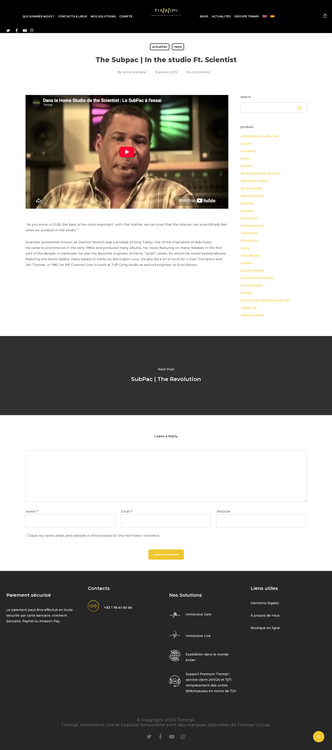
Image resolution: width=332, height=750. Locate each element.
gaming (247, 203)
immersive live (252, 226)
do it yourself (251, 188)
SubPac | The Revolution (166, 375)
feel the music (252, 196)
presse (246, 263)
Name (31, 511)
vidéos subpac (252, 315)
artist (245, 158)
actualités (159, 46)
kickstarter (249, 241)
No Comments (198, 72)
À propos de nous (265, 615)
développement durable (260, 173)
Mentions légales (265, 603)
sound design (252, 285)
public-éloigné (252, 270)
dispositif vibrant (254, 181)
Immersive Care (198, 614)
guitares (247, 211)
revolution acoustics (257, 278)
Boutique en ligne (265, 628)
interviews (249, 233)
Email (126, 511)
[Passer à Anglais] (265, 16)
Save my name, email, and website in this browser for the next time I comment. (95, 536)
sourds (246, 293)
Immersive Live (198, 636)
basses (246, 166)
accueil (246, 144)
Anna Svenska (134, 72)
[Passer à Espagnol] (272, 16)
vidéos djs (249, 308)
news (178, 46)
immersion (249, 218)
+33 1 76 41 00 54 (118, 608)
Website (223, 511)
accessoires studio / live (260, 136)
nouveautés (250, 255)
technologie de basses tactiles (265, 300)
